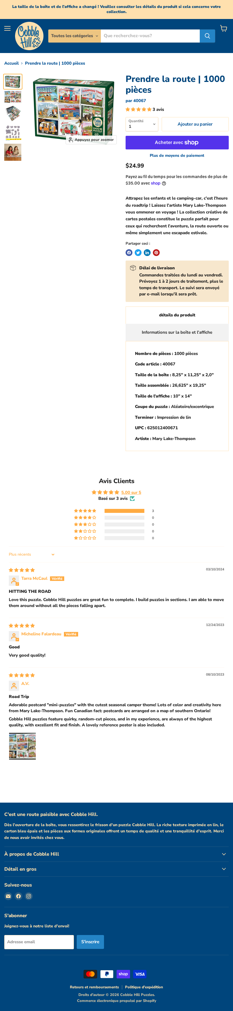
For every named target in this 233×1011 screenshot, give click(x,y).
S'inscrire (90, 942)
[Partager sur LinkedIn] (147, 252)
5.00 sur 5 (131, 492)
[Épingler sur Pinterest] (156, 252)
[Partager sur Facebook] (129, 252)
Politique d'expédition (144, 987)
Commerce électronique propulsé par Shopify (116, 1000)
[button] (139, 109)
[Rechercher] (207, 36)
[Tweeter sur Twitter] (138, 252)
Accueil (11, 63)
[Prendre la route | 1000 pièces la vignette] (13, 81)
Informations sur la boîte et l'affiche (177, 332)
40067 (139, 100)
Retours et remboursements (94, 987)
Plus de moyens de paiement (177, 155)
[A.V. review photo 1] (22, 746)
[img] (22, 570)
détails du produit (177, 315)
